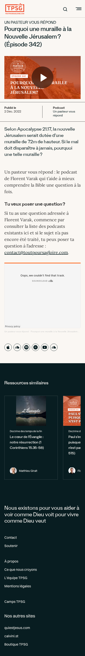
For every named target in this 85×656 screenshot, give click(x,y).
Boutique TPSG (16, 644)
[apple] (8, 347)
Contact (10, 537)
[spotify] (26, 347)
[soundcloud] (17, 347)
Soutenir (11, 546)
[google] (35, 347)
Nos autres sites (19, 616)
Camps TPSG (14, 601)
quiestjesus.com (17, 627)
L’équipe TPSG (15, 578)
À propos (11, 561)
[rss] (54, 347)
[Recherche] (65, 8)
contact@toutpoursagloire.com (36, 252)
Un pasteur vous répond (30, 23)
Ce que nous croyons (20, 569)
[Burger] (78, 8)
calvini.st (11, 636)
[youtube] (44, 347)
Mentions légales (17, 586)
